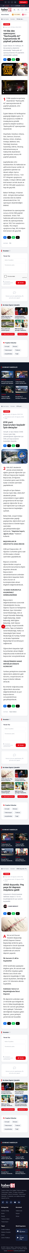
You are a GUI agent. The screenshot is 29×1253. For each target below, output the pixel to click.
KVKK (3, 1235)
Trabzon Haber (5, 1219)
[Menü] (22, 9)
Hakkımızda (19, 1210)
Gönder (21, 282)
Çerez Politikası (5, 1237)
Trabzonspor (8, 350)
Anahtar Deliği (5, 1210)
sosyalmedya (8, 353)
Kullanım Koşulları (6, 1232)
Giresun (15, 346)
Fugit (16, 353)
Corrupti (7, 346)
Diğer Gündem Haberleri (9, 334)
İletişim (18, 1213)
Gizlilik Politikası (5, 1229)
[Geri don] (3, 626)
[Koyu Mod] (14, 9)
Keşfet (24, 2)
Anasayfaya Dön (21, 334)
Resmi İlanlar (5, 14)
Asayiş (3, 1216)
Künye (17, 1216)
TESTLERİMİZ (17, 14)
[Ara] (18, 9)
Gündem (12, 19)
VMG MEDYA (10, 1250)
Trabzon (17, 350)
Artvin (2, 1213)
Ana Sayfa (6, 19)
